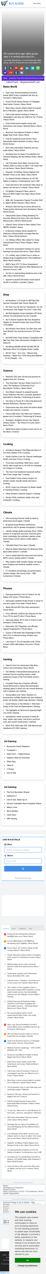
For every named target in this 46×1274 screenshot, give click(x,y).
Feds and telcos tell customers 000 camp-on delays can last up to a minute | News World (23, 1168)
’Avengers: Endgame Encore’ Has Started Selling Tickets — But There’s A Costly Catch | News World (21, 422)
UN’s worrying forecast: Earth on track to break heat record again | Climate (23, 1035)
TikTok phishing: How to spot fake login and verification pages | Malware (24, 1088)
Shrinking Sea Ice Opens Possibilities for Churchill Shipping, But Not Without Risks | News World (23, 156)
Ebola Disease (9, 1189)
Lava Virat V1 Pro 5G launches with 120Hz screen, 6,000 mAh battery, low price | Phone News (21, 644)
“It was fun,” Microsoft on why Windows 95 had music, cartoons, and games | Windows (24, 1111)
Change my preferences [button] (27, 1266)
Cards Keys (11, 815)
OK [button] (27, 1260)
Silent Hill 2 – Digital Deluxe (18, 754)
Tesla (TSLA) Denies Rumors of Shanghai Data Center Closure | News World (23, 1042)
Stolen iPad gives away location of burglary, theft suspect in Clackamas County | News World (24, 957)
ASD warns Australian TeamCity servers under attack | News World (22, 1118)
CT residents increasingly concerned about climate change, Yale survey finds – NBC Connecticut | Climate (22, 573)
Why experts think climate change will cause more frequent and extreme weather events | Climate (22, 564)
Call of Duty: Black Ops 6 (17, 800)
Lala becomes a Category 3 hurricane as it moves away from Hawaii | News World (23, 981)
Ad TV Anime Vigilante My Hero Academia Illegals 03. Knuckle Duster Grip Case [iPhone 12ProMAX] (21, 322)
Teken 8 (10, 765)
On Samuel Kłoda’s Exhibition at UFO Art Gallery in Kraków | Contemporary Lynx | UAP (24, 1151)
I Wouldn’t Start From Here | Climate (20, 545)
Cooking (8, 444)
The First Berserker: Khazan (18, 792)
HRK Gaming (12, 819)
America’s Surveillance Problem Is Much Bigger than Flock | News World (22, 1056)
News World (10, 86)
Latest (13, 929)
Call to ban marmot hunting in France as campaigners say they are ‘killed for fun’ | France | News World (23, 117)
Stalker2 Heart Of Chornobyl (18, 758)
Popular (6, 929)
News (5, 1186)
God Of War (11, 773)
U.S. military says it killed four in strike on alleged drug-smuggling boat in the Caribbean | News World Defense (22, 258)
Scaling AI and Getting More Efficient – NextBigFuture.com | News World (22, 935)
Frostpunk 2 (12, 750)
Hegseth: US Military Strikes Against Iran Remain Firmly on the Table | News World (23, 1144)
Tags (30, 929)
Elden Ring (11, 761)
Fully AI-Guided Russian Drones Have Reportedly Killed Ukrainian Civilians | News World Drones (21, 141)
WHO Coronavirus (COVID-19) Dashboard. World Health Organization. (23, 1192)
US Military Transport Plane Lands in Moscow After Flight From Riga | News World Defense (21, 194)
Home (4, 1255)
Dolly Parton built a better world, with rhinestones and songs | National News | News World (22, 126)
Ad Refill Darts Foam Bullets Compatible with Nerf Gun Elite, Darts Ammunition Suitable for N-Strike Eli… (23, 340)
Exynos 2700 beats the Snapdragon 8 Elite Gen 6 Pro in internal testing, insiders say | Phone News (22, 635)
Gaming (7, 659)
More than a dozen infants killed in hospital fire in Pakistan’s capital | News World (23, 1081)
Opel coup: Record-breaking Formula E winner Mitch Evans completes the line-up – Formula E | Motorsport (21, 95)
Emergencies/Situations (13, 1188)
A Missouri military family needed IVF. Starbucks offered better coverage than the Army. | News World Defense (21, 233)
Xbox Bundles (12, 811)
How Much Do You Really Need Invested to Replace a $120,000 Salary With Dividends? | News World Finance (24, 1159)
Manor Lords (12, 807)
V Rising (10, 769)
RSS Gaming (7, 1260)
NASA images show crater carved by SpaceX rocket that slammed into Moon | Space (23, 966)
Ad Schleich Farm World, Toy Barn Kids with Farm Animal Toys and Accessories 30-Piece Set (22, 331)
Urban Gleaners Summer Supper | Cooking (23, 494)
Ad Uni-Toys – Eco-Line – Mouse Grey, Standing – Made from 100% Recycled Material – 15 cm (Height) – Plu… (22, 355)
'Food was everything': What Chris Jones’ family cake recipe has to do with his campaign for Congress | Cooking (22, 465)
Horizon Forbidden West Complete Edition (24, 803)
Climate (7, 512)
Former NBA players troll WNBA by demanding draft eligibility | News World (22, 942)
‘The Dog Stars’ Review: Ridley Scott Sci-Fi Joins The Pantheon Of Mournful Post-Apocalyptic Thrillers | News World (22, 385)
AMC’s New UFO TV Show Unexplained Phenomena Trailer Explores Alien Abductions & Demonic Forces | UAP (22, 267)
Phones (7, 588)
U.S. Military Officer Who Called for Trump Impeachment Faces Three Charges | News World (21, 242)
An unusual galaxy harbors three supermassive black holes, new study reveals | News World (21, 1015)
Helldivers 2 (12, 796)
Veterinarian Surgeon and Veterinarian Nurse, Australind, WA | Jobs (22, 974)
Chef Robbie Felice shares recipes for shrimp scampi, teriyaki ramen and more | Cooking (20, 481)
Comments (22, 929)
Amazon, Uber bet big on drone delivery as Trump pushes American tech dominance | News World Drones (23, 209)
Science (8, 370)
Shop (6, 294)
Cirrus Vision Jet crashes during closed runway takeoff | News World (22, 949)
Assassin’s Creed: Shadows (18, 746)
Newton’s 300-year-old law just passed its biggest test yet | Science (23, 1095)
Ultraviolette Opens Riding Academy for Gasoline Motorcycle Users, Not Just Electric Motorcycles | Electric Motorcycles (21, 218)
